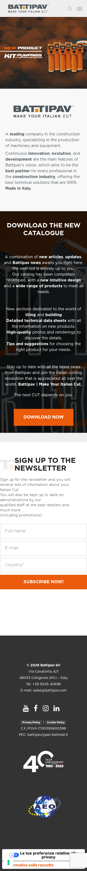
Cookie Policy (56, 722)
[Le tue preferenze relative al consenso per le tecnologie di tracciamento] (8, 862)
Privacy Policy (31, 722)
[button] (82, 8)
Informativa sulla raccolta (29, 865)
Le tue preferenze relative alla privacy (48, 855)
